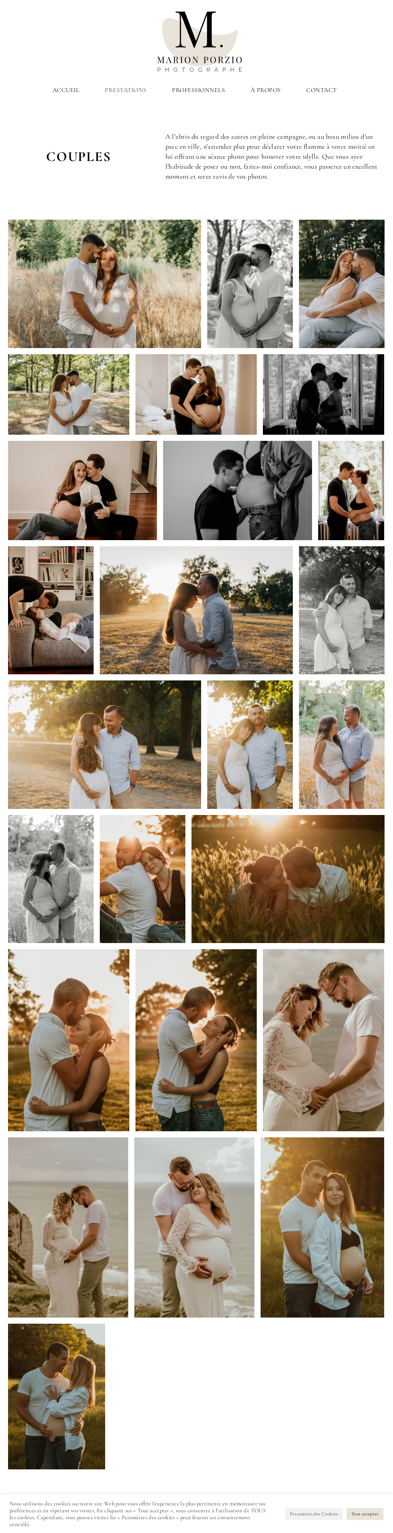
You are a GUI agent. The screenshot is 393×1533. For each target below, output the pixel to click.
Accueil (66, 90)
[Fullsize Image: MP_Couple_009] (68, 394)
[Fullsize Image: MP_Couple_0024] (104, 744)
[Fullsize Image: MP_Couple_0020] (51, 879)
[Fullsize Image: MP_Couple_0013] (194, 1227)
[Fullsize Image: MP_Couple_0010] (250, 284)
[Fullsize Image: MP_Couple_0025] (196, 610)
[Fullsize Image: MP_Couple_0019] (142, 879)
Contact (321, 90)
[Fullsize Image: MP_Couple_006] (323, 394)
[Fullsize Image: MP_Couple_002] (196, 394)
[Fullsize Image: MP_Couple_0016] (196, 1040)
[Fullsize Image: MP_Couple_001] (351, 490)
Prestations (126, 90)
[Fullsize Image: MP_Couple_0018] (288, 879)
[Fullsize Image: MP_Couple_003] (237, 490)
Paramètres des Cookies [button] (314, 1514)
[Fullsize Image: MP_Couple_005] (82, 490)
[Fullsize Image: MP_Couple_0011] (342, 284)
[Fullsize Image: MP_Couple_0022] (250, 744)
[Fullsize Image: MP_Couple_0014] (68, 1227)
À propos (266, 90)
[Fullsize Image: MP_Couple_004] (51, 610)
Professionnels (198, 90)
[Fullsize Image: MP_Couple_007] (56, 1396)
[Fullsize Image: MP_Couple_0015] (323, 1040)
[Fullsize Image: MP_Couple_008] (322, 1227)
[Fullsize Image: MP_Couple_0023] (342, 610)
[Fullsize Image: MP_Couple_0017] (68, 1040)
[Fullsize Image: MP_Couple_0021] (342, 744)
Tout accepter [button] (365, 1514)
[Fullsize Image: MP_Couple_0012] (104, 284)
